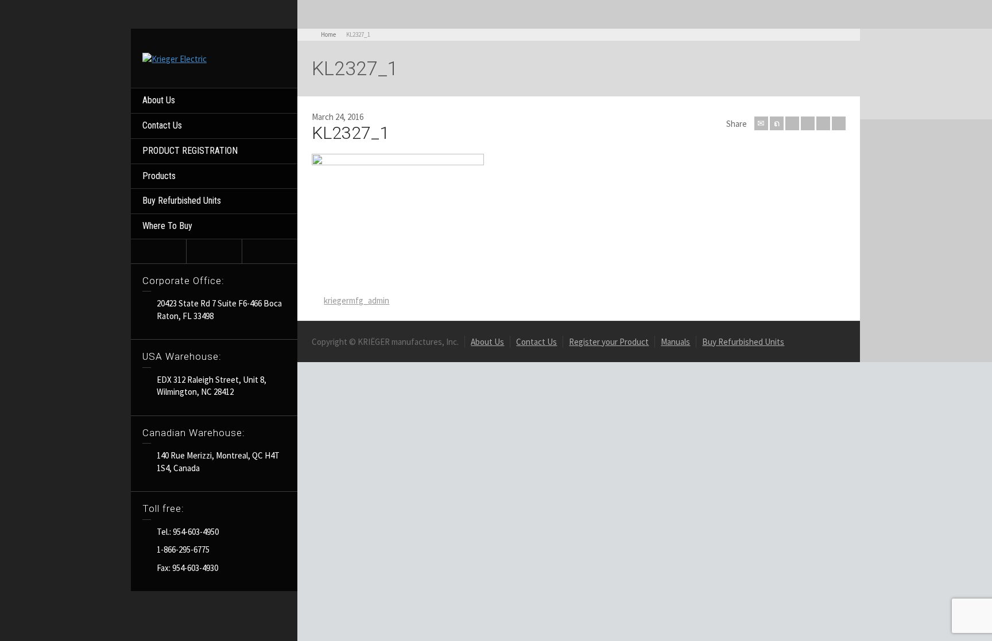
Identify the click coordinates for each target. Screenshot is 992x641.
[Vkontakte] (839, 123)
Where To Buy (167, 225)
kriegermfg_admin (356, 300)
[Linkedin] (823, 123)
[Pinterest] (808, 123)
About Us (158, 100)
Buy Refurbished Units (181, 200)
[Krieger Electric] (174, 57)
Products (159, 175)
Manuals (675, 341)
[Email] (761, 123)
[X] (777, 123)
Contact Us (162, 125)
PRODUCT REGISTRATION (190, 150)
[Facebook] (792, 123)
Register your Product (609, 341)
